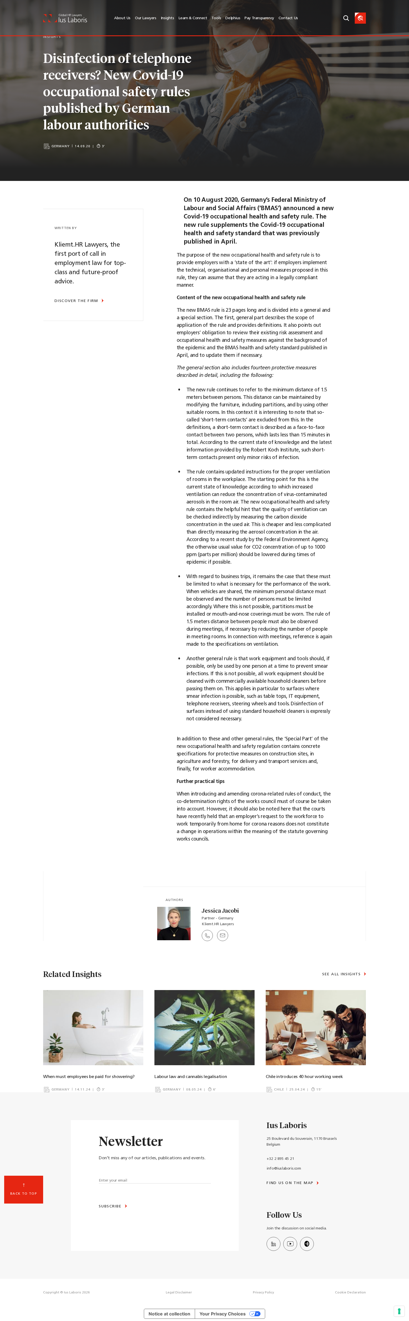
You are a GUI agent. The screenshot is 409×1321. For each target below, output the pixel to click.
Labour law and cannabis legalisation (190, 1077)
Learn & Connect (192, 18)
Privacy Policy (263, 1292)
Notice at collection (169, 1314)
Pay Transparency (259, 18)
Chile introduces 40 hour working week (305, 1077)
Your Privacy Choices (222, 1314)
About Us (122, 18)
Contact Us (288, 18)
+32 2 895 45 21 (280, 1159)
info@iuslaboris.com (284, 1169)
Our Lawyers (145, 18)
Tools (216, 18)
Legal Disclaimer (179, 1292)
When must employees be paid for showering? (89, 1077)
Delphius (232, 18)
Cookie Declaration (350, 1292)
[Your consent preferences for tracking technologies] (399, 1311)
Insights (167, 18)
